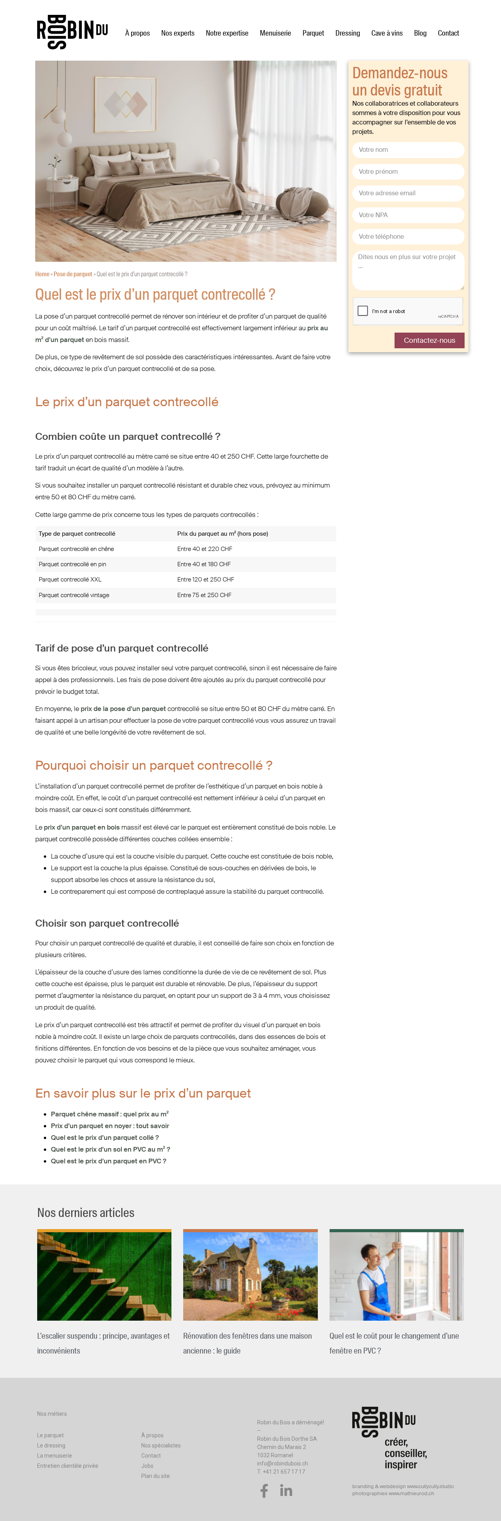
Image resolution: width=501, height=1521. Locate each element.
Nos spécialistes (161, 1445)
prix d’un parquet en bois (82, 827)
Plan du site (155, 1476)
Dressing (347, 33)
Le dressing (51, 1445)
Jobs (147, 1466)
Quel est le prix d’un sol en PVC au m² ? (110, 1149)
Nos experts (178, 33)
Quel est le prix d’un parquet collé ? (105, 1137)
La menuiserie (54, 1456)
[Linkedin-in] (286, 1491)
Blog (420, 33)
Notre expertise (227, 33)
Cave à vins (387, 33)
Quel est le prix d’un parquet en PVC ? (108, 1161)
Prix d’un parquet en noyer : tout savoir (110, 1125)
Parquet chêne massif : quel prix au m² (110, 1114)
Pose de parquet (73, 274)
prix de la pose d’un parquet (123, 708)
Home (42, 274)
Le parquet (50, 1435)
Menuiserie (275, 33)
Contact (448, 33)
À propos (137, 33)
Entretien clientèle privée (67, 1466)
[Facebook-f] (264, 1491)
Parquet (313, 33)
